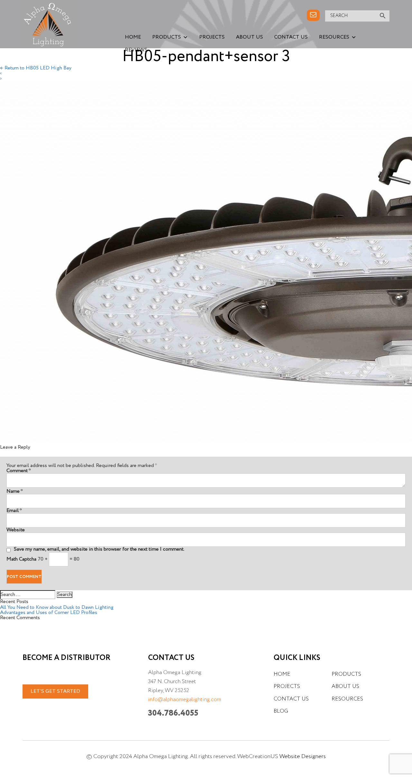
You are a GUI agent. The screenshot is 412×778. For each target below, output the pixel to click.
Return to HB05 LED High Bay (35, 68)
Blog (281, 711)
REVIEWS (136, 50)
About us (249, 37)
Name (14, 491)
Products (166, 37)
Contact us (291, 37)
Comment (18, 470)
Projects (212, 37)
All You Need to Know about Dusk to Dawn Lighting (57, 607)
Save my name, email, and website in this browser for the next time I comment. (99, 549)
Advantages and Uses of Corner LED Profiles (48, 612)
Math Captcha (21, 559)
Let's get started (55, 691)
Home (133, 37)
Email (14, 510)
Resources (334, 37)
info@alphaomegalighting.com (184, 699)
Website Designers (302, 756)
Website (15, 530)
